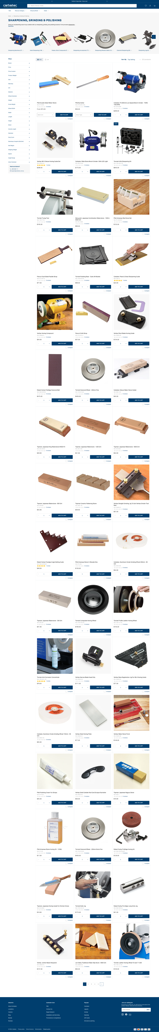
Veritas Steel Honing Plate (83, 734)
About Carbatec (12, 1006)
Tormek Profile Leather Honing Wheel (125, 621)
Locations (11, 1009)
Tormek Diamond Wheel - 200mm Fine (87, 390)
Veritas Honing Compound (45, 333)
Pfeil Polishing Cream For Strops (47, 792)
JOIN (148, 1009)
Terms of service (30, 1029)
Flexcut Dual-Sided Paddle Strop (47, 276)
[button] (155, 6)
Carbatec (86, 1006)
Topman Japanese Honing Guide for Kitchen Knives (53, 906)
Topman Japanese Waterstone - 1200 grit (88, 447)
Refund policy (38, 1029)
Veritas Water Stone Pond (122, 734)
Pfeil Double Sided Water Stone (46, 103)
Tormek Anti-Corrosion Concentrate (48, 677)
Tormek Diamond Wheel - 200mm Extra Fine (88, 849)
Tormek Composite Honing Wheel (85, 621)
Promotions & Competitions (53, 1018)
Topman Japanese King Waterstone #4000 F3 (51, 447)
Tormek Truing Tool (43, 218)
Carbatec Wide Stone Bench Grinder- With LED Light (91, 161)
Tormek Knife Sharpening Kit (122, 161)
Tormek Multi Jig (80, 906)
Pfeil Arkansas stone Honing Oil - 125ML (49, 849)
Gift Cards (87, 1018)
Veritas (86, 1012)
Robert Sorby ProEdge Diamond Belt (48, 390)
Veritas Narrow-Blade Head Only (85, 677)
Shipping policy (46, 1029)
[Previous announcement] (52, 1)
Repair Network (50, 1012)
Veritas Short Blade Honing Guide (124, 333)
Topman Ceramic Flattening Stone (86, 503)
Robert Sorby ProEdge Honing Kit (124, 849)
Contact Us (49, 1009)
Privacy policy (21, 1029)
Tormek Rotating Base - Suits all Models (87, 276)
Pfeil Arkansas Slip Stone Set (123, 218)
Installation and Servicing (53, 1015)
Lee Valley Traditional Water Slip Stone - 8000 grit (90, 963)
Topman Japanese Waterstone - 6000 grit (127, 447)
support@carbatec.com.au (18, 171)
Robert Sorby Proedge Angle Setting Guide (50, 562)
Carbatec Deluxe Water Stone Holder (125, 390)
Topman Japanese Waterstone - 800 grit (49, 503)
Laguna (86, 1009)
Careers (10, 1012)
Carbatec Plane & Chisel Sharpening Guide (127, 276)
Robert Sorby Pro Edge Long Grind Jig (126, 906)
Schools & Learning (89, 1021)
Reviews (10, 1021)
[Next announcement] (107, 1)
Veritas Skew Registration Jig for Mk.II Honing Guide (130, 677)
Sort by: (124, 59)
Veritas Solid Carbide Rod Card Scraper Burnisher (90, 792)
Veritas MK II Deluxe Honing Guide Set (48, 161)
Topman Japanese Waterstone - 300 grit (49, 621)
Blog (9, 1015)
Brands (10, 1018)
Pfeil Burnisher (79, 103)
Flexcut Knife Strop (81, 333)
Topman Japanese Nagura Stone (124, 792)
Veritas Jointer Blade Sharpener (47, 963)
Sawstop (86, 1015)
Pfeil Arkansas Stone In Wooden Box (86, 562)
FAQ (47, 1006)
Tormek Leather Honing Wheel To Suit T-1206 (128, 963)
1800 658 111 (15, 169)
